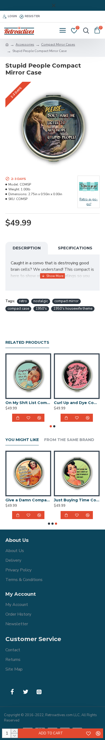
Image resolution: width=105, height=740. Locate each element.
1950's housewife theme (72, 308)
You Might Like (22, 440)
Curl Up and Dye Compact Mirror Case (77, 402)
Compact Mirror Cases (58, 44)
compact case (18, 308)
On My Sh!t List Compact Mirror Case (28, 402)
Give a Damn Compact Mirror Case (28, 500)
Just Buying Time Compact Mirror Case (77, 500)
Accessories (25, 44)
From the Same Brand (69, 440)
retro (23, 301)
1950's (41, 308)
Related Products (27, 342)
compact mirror (66, 301)
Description (27, 248)
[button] (51, 426)
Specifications (75, 248)
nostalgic (40, 301)
